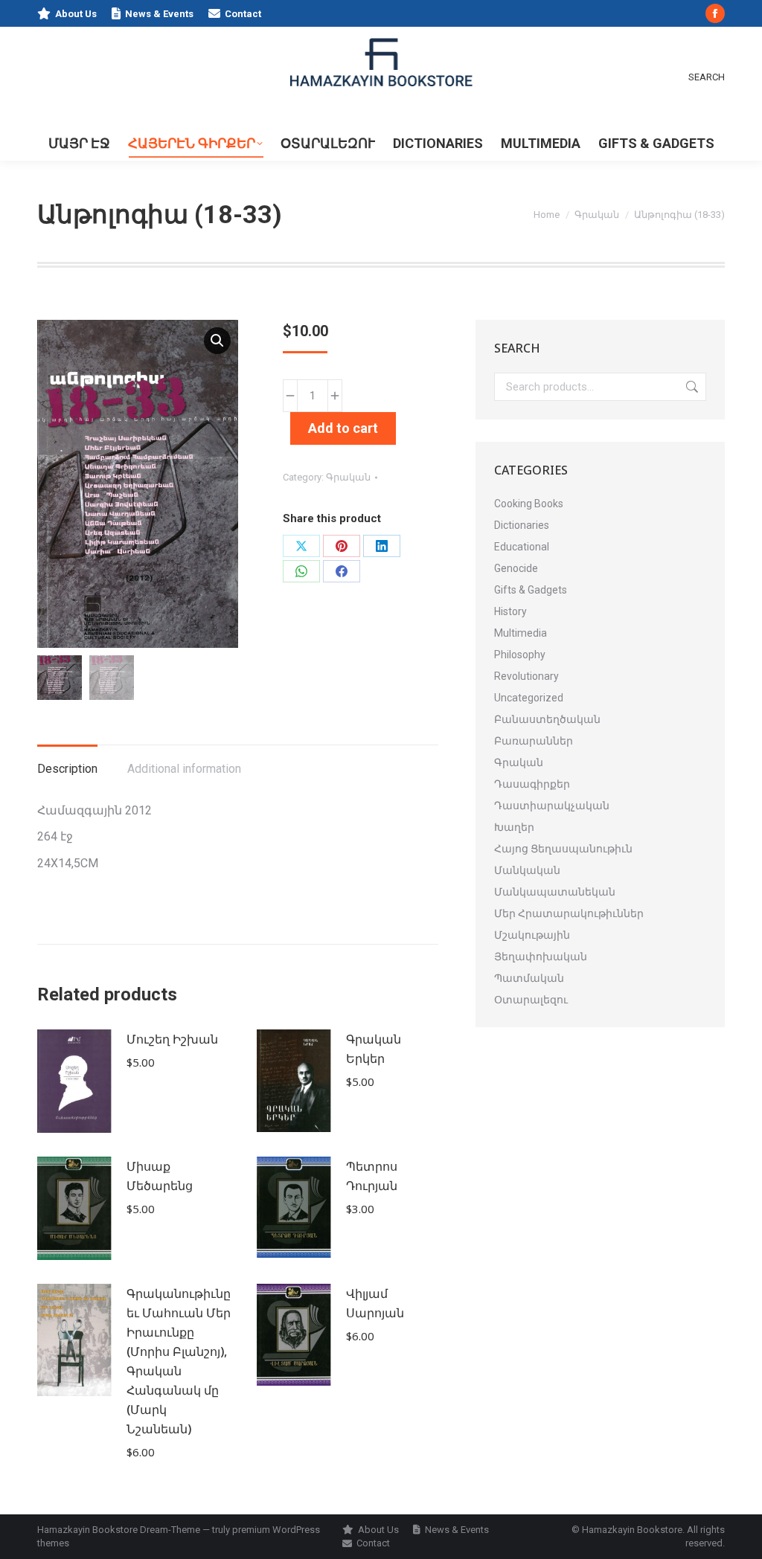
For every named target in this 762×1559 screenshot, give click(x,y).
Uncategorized (528, 698)
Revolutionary (526, 676)
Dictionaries (521, 525)
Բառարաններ (533, 741)
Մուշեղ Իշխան (172, 1039)
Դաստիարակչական (551, 805)
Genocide (516, 568)
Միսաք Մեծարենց (160, 1176)
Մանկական (527, 870)
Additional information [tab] (184, 769)
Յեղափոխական (540, 956)
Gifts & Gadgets (530, 590)
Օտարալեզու (531, 1000)
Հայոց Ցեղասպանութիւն (563, 849)
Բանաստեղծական (547, 719)
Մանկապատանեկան (554, 892)
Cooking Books (528, 504)
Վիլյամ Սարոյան (375, 1303)
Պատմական (529, 978)
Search (690, 387)
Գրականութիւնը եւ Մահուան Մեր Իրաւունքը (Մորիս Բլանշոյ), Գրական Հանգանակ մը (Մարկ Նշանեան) (179, 1361)
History (510, 611)
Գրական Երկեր (373, 1049)
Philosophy (519, 654)
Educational (521, 547)
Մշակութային (532, 935)
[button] (217, 340)
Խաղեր (514, 827)
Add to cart (343, 428)
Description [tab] (67, 769)
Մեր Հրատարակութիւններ (569, 913)
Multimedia (520, 633)
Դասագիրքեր (532, 784)
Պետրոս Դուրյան (371, 1176)
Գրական (348, 477)
